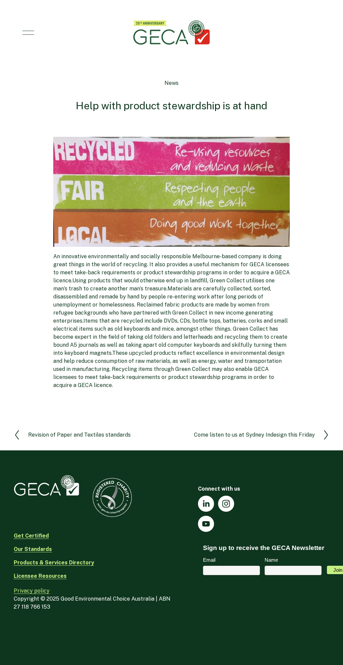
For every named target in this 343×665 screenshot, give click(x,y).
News (171, 83)
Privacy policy (32, 591)
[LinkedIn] (206, 504)
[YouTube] (206, 524)
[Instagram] (226, 504)
